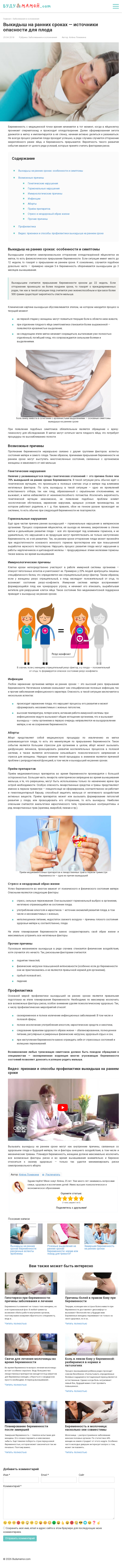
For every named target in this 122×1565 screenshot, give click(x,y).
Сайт (81, 1474)
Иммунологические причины (45, 193)
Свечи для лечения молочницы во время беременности (30, 1360)
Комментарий (12, 1486)
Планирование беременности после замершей (26, 1427)
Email (45, 1474)
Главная (7, 19)
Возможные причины (31, 177)
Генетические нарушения (43, 183)
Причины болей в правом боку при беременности (90, 1299)
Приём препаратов (39, 208)
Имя (6, 1474)
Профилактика (27, 226)
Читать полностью (16, 1323)
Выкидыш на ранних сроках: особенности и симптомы (50, 170)
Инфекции (34, 198)
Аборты (32, 203)
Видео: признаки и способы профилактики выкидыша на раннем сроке (61, 233)
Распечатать (52, 1174)
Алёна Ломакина (29, 1174)
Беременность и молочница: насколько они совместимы (86, 1427)
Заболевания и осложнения (26, 19)
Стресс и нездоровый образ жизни (48, 213)
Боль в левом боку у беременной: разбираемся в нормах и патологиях (90, 1362)
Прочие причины (38, 218)
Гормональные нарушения (44, 188)
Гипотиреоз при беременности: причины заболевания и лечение (29, 1299)
